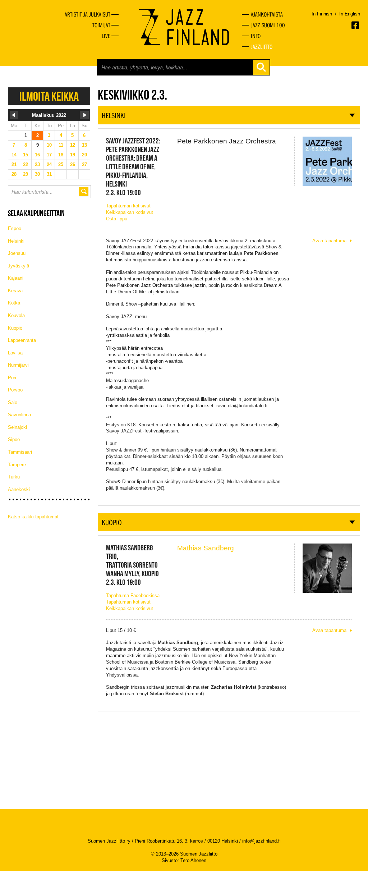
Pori (12, 377)
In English (349, 14)
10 (49, 145)
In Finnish (322, 14)
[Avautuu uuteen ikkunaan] (355, 25)
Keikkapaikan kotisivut (129, 212)
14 (14, 154)
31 (49, 174)
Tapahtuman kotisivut (128, 205)
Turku (14, 477)
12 (72, 145)
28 (14, 174)
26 (72, 164)
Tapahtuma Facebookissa (133, 595)
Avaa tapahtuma (329, 240)
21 (14, 164)
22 (25, 164)
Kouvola (16, 315)
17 (49, 154)
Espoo (14, 228)
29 (25, 174)
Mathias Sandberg (205, 548)
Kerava (15, 290)
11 (61, 145)
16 (37, 154)
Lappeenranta (22, 340)
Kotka (14, 303)
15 (25, 154)
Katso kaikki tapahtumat (33, 516)
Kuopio (15, 328)
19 (72, 154)
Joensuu (17, 253)
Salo (12, 402)
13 (84, 145)
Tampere (17, 464)
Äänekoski (19, 489)
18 (60, 154)
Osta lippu (116, 218)
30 (37, 174)
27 (84, 164)
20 (84, 154)
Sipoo (14, 439)
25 (60, 164)
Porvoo (15, 390)
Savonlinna (19, 414)
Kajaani (15, 278)
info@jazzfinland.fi (261, 841)
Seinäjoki (17, 427)
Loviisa (15, 353)
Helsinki (16, 241)
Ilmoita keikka (49, 96)
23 (37, 164)
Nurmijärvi (18, 365)
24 (49, 164)
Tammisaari (20, 452)
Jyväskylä (18, 266)
